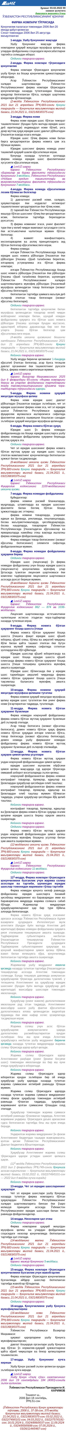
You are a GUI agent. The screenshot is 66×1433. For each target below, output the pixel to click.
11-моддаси (39, 868)
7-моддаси (23, 184)
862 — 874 (44, 607)
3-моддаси (23, 175)
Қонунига (59, 1167)
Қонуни (60, 105)
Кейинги (15, 355)
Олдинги (15, 58)
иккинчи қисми (10, 489)
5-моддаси (51, 1261)
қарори (40, 388)
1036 (61, 607)
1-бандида (58, 359)
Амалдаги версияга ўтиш (50, 13)
